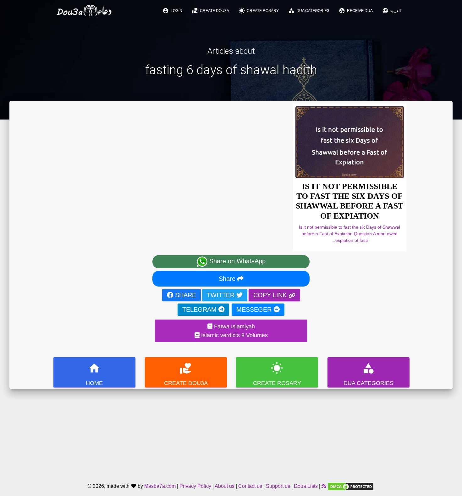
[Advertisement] (231, 433)
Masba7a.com (160, 486)
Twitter (221, 295)
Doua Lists (306, 486)
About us (224, 486)
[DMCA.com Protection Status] (350, 486)
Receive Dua (356, 11)
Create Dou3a (210, 11)
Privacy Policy (195, 486)
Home (94, 374)
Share (228, 278)
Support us (278, 486)
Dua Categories (308, 11)
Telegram (200, 309)
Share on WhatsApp (236, 261)
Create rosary (259, 11)
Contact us (250, 486)
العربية (391, 11)
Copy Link (271, 295)
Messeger (254, 309)
